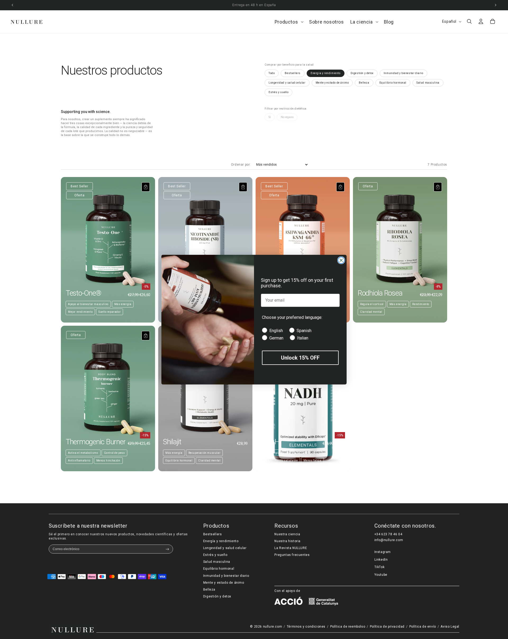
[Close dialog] (341, 260)
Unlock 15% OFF (300, 357)
